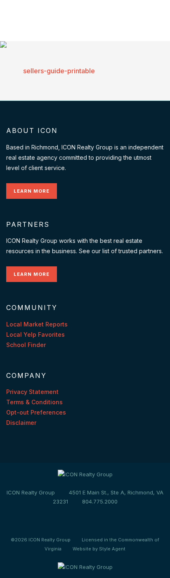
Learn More (32, 191)
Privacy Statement (32, 391)
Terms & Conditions (34, 402)
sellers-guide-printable (59, 71)
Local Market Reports (37, 324)
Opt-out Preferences (36, 412)
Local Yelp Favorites (35, 334)
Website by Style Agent (99, 549)
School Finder (26, 344)
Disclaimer (21, 422)
